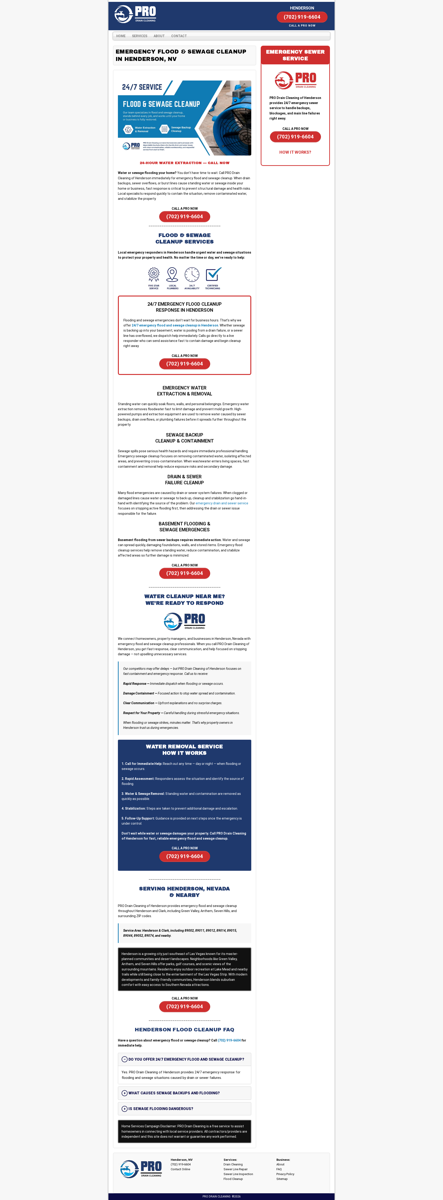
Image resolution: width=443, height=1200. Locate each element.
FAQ (279, 1169)
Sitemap (282, 1179)
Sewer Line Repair (236, 1169)
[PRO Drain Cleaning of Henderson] (135, 14)
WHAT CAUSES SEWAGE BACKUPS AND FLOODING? (174, 1093)
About (159, 36)
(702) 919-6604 (229, 1040)
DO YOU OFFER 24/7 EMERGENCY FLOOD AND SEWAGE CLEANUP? (186, 1059)
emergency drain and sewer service (222, 503)
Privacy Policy (285, 1174)
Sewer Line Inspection (238, 1174)
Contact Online (180, 1169)
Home (121, 36)
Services (139, 36)
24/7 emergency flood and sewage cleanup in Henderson (175, 325)
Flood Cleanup (233, 1179)
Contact (179, 36)
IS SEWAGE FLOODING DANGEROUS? (161, 1109)
